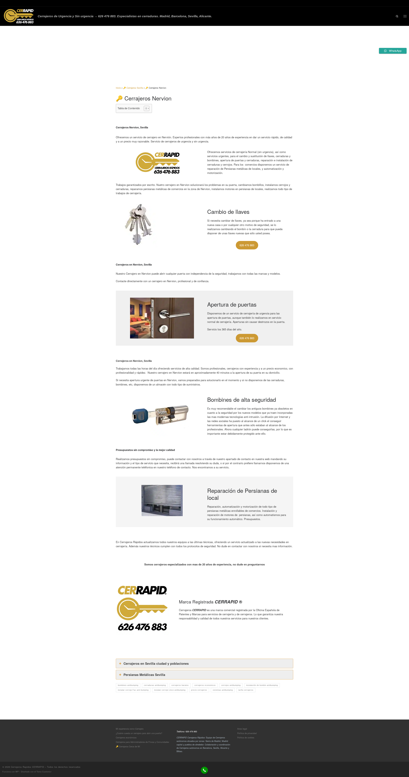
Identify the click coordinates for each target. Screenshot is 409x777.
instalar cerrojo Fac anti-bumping (133, 690)
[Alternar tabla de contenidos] (145, 108)
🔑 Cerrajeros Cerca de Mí (128, 746)
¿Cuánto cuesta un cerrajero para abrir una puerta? (139, 733)
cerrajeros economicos (205, 685)
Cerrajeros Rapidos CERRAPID (27, 766)
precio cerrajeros (199, 690)
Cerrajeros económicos (126, 737)
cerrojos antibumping (231, 685)
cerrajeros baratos (180, 685)
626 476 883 (247, 245)
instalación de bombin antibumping (262, 685)
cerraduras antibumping (155, 685)
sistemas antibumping (223, 690)
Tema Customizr (44, 771)
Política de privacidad (247, 733)
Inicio (118, 87)
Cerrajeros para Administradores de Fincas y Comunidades (142, 741)
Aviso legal (242, 728)
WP (17, 771)
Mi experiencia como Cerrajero (129, 728)
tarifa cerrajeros (245, 690)
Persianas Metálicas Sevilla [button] (144, 674)
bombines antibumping (128, 685)
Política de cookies (245, 737)
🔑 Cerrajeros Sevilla (133, 87)
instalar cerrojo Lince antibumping (169, 690)
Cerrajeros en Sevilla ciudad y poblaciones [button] (156, 663)
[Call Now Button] (204, 770)
